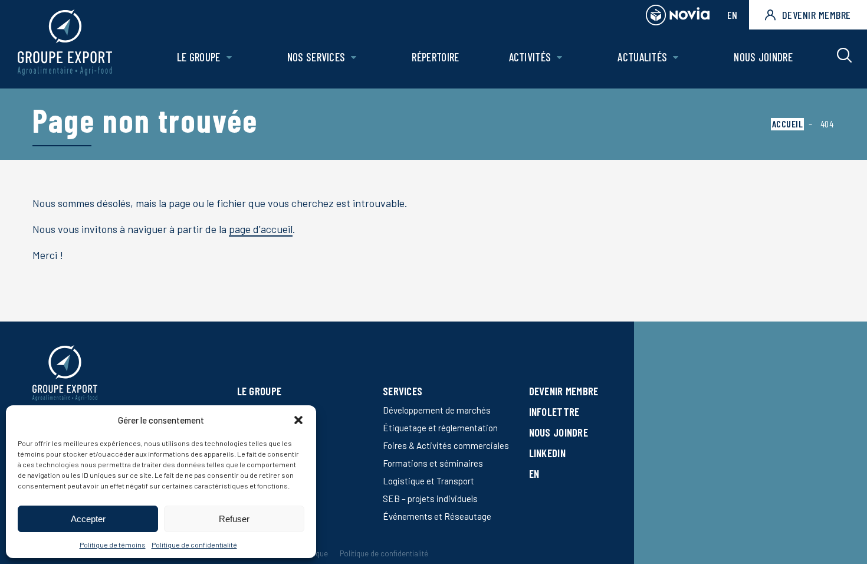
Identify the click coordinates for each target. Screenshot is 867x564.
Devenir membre (816, 14)
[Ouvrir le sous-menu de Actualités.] (675, 57)
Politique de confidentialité (194, 544)
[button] (298, 420)
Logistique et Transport (428, 481)
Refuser (234, 519)
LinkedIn (547, 453)
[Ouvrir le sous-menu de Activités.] (559, 57)
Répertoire (435, 57)
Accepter (88, 519)
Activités (530, 57)
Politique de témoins (113, 544)
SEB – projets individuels (430, 498)
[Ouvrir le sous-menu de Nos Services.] (353, 57)
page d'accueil (261, 228)
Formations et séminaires (433, 463)
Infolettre (554, 411)
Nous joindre (763, 57)
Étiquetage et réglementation (440, 427)
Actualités (642, 57)
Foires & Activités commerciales (446, 445)
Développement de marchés (437, 410)
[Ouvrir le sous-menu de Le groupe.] (229, 57)
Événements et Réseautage (437, 516)
